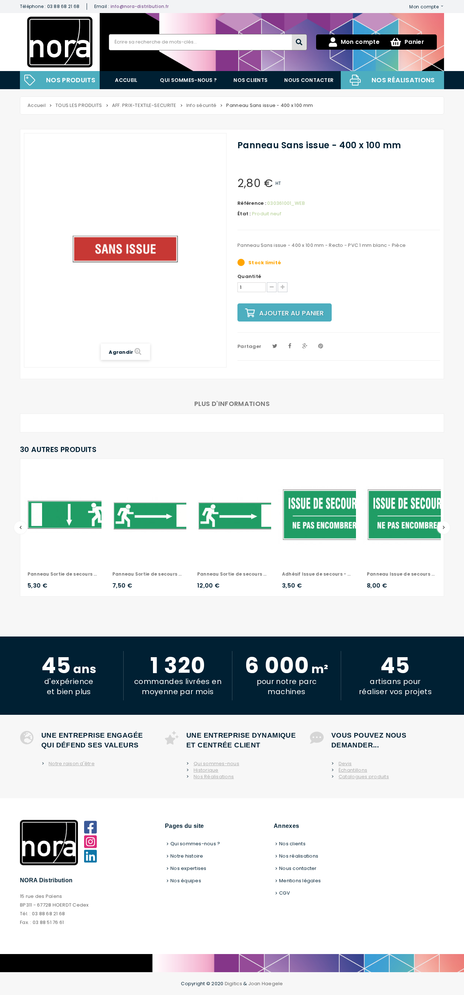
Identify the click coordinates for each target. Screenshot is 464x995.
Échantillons (353, 770)
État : (244, 214)
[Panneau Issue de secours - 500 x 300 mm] (408, 514)
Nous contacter (309, 80)
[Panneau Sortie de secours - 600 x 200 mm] (69, 514)
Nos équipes (185, 880)
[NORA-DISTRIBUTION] (60, 42)
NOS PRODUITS (70, 79)
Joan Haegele (265, 983)
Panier (414, 42)
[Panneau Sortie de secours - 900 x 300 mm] (239, 514)
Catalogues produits (364, 777)
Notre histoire (186, 856)
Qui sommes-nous (216, 763)
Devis (345, 763)
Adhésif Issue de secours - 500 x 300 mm (317, 574)
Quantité (249, 276)
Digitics (233, 983)
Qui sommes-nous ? (188, 80)
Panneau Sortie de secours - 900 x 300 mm (232, 574)
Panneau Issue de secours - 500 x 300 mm (402, 574)
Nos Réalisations (214, 777)
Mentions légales (300, 880)
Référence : (251, 203)
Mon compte (424, 6)
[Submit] (299, 42)
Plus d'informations (232, 403)
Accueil (126, 80)
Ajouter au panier (291, 313)
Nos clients (250, 80)
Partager (249, 346)
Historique (206, 770)
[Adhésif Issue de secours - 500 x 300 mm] (323, 514)
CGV (284, 893)
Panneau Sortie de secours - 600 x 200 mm (63, 574)
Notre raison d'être (72, 763)
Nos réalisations (403, 79)
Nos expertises (188, 868)
